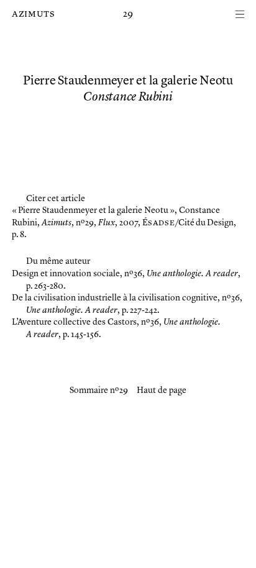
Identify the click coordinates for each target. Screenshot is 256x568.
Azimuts (33, 14)
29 (128, 14)
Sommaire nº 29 (99, 390)
